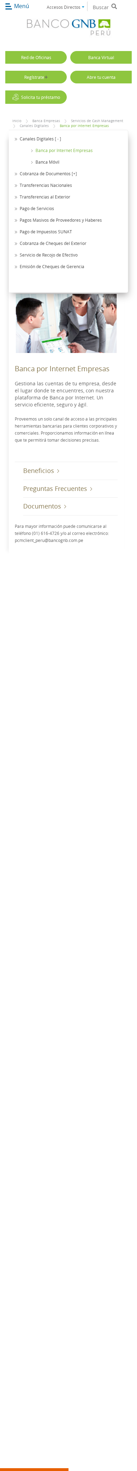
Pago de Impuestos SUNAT (46, 231)
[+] (74, 173)
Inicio (16, 121)
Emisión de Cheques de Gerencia (52, 266)
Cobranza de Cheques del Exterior (53, 243)
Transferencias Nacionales (46, 185)
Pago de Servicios (37, 208)
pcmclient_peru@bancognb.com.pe (49, 540)
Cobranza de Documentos (45, 173)
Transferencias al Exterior (45, 197)
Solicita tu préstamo (40, 97)
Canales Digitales (34, 126)
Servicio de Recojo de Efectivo (49, 255)
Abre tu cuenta (101, 77)
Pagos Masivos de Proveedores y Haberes (61, 220)
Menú (21, 6)
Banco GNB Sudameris (69, 28)
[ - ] (58, 138)
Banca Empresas (46, 121)
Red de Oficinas (36, 57)
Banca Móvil (47, 162)
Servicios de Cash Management (97, 121)
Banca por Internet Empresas (84, 126)
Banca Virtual (101, 57)
